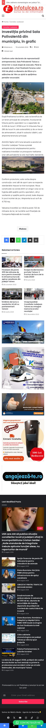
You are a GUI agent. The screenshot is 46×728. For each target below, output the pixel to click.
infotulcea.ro (8, 47)
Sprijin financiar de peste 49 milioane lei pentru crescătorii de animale (29, 561)
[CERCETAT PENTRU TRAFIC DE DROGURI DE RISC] (8, 588)
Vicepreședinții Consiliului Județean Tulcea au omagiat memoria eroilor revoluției (33, 306)
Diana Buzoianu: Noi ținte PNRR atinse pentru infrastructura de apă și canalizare (28, 574)
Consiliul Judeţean (17, 22)
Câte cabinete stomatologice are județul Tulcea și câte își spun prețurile (29, 638)
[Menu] (3, 15)
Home (5, 22)
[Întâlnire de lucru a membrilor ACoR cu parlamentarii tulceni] (12, 294)
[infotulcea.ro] (23, 9)
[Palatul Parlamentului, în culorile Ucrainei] (8, 652)
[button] (28, 722)
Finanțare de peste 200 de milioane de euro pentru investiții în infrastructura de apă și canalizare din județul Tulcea (11, 276)
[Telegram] (24, 240)
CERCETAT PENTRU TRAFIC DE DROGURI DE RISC (29, 585)
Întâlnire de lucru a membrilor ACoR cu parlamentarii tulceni (10, 305)
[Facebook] (6, 240)
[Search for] (43, 15)
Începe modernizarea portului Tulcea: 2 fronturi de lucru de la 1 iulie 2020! (33, 273)
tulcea (23, 229)
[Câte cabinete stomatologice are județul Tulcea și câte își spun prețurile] (8, 638)
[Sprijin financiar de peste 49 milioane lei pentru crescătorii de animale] (8, 561)
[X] (12, 240)
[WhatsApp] (18, 240)
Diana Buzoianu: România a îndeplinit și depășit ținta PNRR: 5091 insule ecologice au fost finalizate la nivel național (29, 622)
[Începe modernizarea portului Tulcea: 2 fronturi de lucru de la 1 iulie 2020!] (34, 261)
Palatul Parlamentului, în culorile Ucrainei (28, 650)
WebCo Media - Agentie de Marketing (24, 712)
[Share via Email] (30, 240)
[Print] (35, 240)
